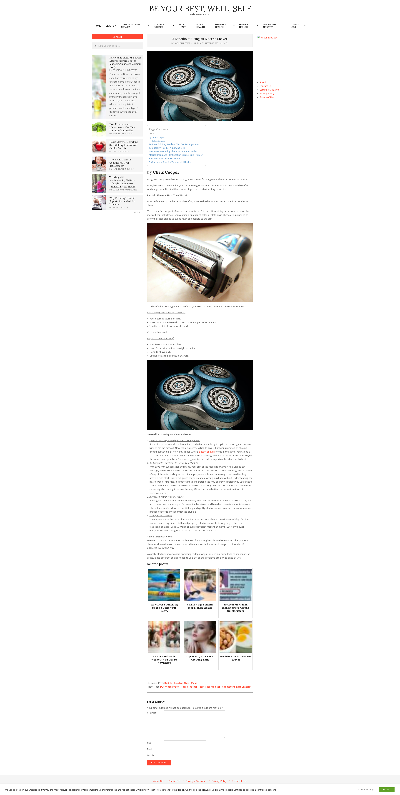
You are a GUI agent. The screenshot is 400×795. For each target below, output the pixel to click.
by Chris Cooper (157, 137)
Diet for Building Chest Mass (180, 682)
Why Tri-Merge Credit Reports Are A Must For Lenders (122, 201)
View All (138, 212)
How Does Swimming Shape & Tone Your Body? (173, 151)
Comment (152, 712)
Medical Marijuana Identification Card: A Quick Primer (175, 155)
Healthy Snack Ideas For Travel (164, 158)
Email (149, 749)
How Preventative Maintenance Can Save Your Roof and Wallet (122, 127)
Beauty (200, 43)
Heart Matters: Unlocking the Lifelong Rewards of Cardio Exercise (123, 145)
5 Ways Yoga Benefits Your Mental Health (170, 162)
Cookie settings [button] (366, 789)
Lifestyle (209, 43)
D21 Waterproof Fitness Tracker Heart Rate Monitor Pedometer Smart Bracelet (205, 686)
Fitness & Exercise (121, 151)
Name (149, 743)
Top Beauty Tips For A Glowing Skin (167, 148)
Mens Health (221, 43)
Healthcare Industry (123, 133)
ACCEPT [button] (387, 789)
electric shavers (207, 451)
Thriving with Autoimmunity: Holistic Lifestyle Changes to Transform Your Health (122, 182)
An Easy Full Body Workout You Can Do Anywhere (174, 144)
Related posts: (158, 141)
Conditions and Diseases (125, 70)
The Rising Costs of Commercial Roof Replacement (120, 162)
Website (150, 755)
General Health (120, 207)
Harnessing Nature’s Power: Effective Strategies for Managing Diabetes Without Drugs (125, 62)
